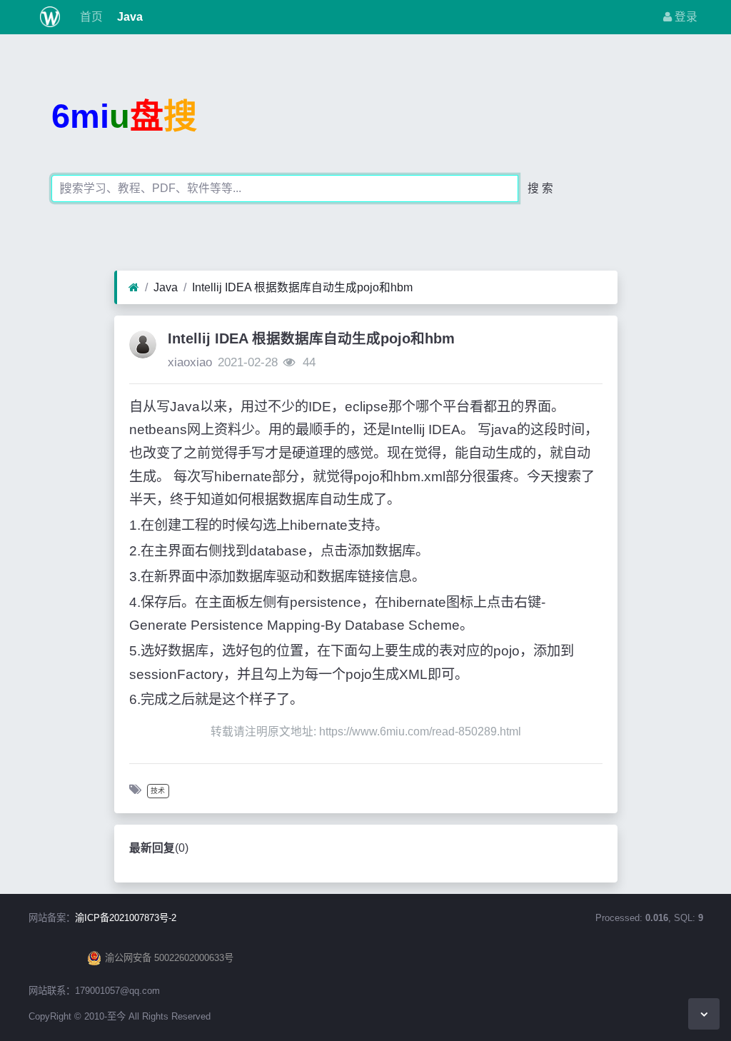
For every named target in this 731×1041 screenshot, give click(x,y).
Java (128, 17)
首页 (90, 17)
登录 (684, 17)
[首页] (133, 287)
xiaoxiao (190, 362)
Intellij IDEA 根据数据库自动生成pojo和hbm (302, 287)
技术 (158, 791)
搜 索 (540, 188)
